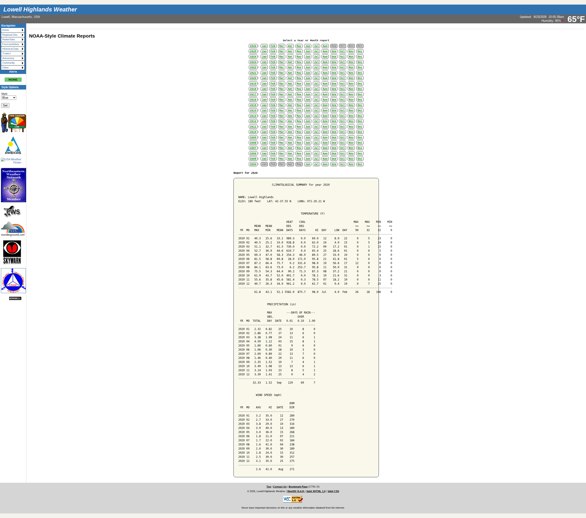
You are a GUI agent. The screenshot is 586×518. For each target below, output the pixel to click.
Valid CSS (333, 491)
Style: (4, 93)
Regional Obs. (10, 34)
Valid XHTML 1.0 (316, 491)
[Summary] (13, 78)
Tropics (6, 53)
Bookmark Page (298, 486)
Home (5, 30)
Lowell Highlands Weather (40, 9)
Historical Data (10, 48)
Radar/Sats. (9, 39)
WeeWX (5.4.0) (296, 491)
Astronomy (8, 58)
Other (5, 67)
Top (268, 486)
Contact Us (280, 486)
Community (8, 62)
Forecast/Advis (10, 44)
